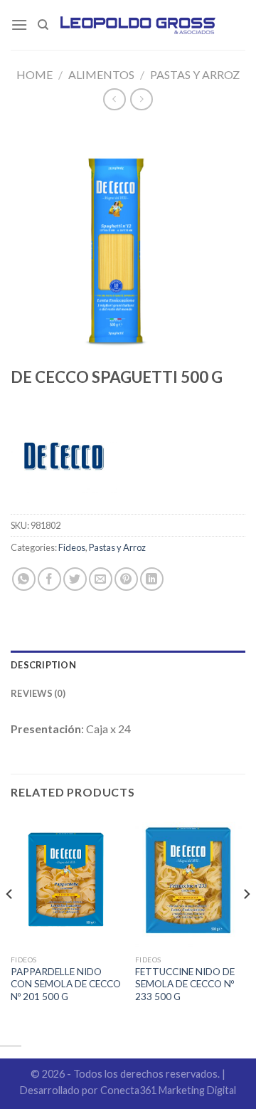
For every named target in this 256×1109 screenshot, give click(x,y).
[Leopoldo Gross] (138, 25)
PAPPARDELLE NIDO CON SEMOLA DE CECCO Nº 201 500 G (66, 984)
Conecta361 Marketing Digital (168, 1090)
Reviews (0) (38, 693)
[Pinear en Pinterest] (126, 579)
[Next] (246, 923)
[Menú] (19, 24)
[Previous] (10, 923)
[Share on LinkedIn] (152, 579)
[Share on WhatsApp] (24, 579)
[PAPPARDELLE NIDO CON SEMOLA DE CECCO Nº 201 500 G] (66, 881)
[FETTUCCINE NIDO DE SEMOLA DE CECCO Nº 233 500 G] (190, 881)
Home (34, 74)
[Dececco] (64, 460)
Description (43, 665)
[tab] (128, 665)
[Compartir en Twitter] (75, 579)
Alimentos (101, 74)
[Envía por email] (100, 579)
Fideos (71, 547)
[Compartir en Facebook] (49, 579)
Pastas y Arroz (195, 74)
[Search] (43, 24)
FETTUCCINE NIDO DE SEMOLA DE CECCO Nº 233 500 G (185, 984)
